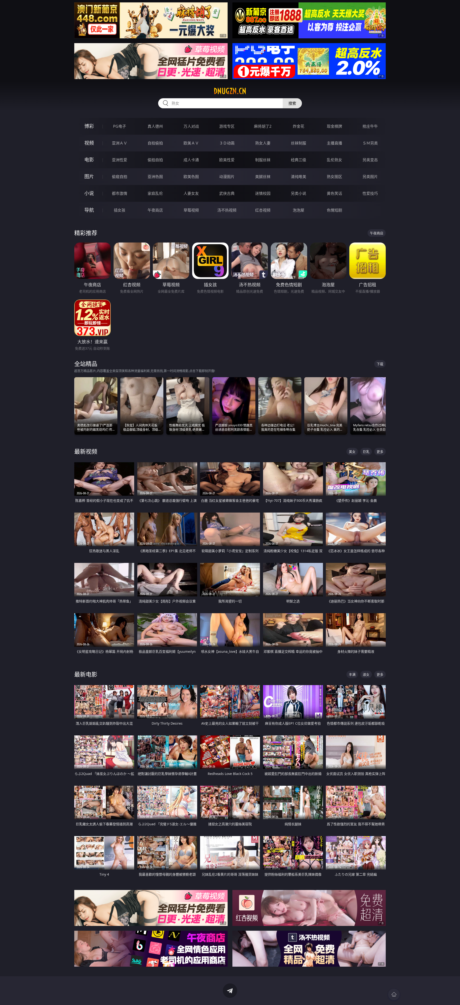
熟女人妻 (262, 143)
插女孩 (119, 210)
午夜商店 (155, 210)
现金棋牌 (334, 126)
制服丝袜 (262, 159)
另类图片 (370, 176)
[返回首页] (394, 994)
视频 (89, 143)
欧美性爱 (227, 159)
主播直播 (334, 143)
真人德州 (155, 126)
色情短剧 (334, 210)
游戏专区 (227, 126)
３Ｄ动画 (227, 143)
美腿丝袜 (262, 176)
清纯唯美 (298, 176)
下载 (380, 364)
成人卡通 (191, 159)
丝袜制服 (298, 143)
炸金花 (298, 126)
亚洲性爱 (119, 159)
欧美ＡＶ (191, 143)
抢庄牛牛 (370, 126)
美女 (352, 451)
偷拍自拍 (155, 159)
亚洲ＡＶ (119, 143)
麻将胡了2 (262, 126)
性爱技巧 (370, 193)
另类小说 (298, 193)
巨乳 (366, 451)
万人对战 (191, 126)
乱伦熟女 (334, 159)
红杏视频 (262, 210)
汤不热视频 (226, 210)
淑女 (366, 674)
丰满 (352, 674)
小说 (89, 193)
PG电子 (119, 126)
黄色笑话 (334, 193)
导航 (89, 210)
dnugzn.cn (230, 91)
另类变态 (370, 159)
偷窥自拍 (119, 176)
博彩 (89, 126)
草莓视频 (191, 210)
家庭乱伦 (155, 193)
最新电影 (85, 674)
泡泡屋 (298, 210)
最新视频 (85, 451)
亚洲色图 (155, 176)
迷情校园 (262, 193)
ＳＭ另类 (370, 143)
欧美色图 (191, 176)
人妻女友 (191, 193)
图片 (89, 176)
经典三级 (298, 159)
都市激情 (119, 193)
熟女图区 (334, 176)
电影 (89, 159)
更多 (380, 451)
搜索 (292, 103)
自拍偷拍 (155, 143)
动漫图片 (227, 176)
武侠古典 (227, 193)
